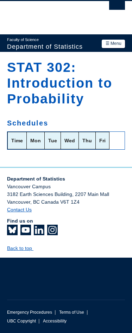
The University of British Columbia (48, 14)
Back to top (20, 248)
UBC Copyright (21, 321)
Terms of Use (71, 312)
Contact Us (19, 209)
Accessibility (55, 321)
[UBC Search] (117, 8)
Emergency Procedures (29, 312)
